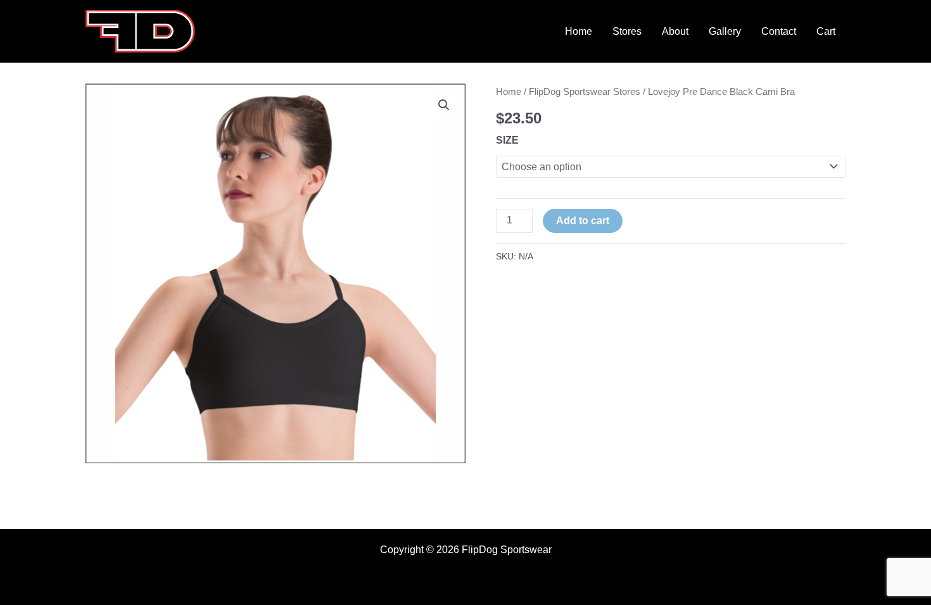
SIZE (507, 140)
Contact (778, 31)
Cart (825, 31)
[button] (444, 105)
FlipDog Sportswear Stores (584, 92)
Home (578, 31)
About (675, 31)
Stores (627, 31)
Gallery (725, 31)
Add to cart (582, 220)
